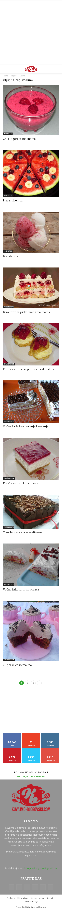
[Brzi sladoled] (31, 232)
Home (5, 76)
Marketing (11, 898)
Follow (31, 734)
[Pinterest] (35, 887)
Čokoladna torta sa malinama (22, 532)
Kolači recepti (9, 364)
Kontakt (34, 898)
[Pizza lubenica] (31, 173)
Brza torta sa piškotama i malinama (26, 312)
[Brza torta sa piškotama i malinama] (31, 287)
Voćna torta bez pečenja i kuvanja (25, 426)
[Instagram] (27, 887)
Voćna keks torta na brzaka (21, 589)
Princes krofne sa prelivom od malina (28, 369)
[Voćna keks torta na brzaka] (31, 565)
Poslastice (8, 134)
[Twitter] (43, 887)
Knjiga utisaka (23, 898)
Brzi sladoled (12, 256)
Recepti (50, 898)
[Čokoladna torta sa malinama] (31, 512)
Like (12, 734)
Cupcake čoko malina (17, 665)
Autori (41, 898)
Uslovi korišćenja (31, 901)
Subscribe (50, 749)
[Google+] (19, 887)
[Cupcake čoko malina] (31, 631)
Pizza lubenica (12, 200)
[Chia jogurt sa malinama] (31, 110)
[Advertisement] (31, 32)
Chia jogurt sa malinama (19, 138)
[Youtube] (50, 887)
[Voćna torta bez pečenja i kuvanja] (31, 401)
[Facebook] (11, 887)
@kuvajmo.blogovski (31, 776)
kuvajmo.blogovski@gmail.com (40, 868)
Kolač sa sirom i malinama (20, 483)
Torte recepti (9, 307)
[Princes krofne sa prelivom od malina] (31, 344)
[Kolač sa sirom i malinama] (31, 459)
